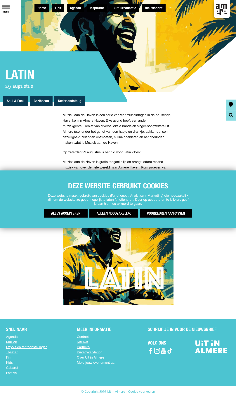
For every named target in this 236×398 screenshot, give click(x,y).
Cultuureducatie (124, 8)
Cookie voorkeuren (141, 391)
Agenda (75, 8)
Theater (12, 352)
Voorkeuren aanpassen (166, 213)
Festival (12, 373)
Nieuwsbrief (153, 8)
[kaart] (231, 104)
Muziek (11, 342)
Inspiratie (97, 8)
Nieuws (82, 342)
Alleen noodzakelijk (114, 213)
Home (42, 8)
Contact (83, 337)
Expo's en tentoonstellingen (26, 347)
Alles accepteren (65, 213)
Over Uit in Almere (90, 357)
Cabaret (12, 368)
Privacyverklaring (89, 352)
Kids (9, 362)
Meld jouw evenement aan (96, 362)
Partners (83, 347)
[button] (225, 387)
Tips (58, 8)
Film (9, 357)
